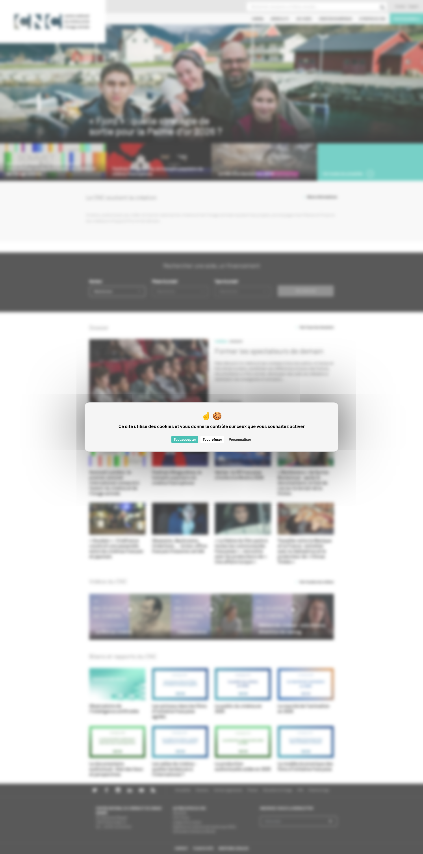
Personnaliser (240, 439)
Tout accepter (185, 439)
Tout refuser (212, 439)
